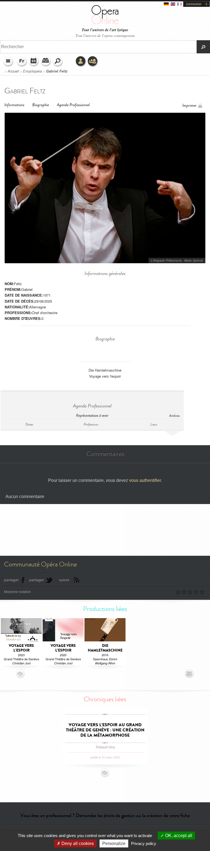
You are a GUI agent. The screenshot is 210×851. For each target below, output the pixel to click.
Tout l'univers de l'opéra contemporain (105, 35)
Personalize (114, 843)
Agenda (33, 61)
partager (11, 580)
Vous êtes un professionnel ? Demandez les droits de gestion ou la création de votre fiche (105, 815)
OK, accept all (178, 835)
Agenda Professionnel (73, 105)
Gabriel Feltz (56, 71)
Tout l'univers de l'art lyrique (105, 30)
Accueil (13, 71)
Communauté (93, 61)
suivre (64, 580)
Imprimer (189, 105)
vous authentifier (145, 480)
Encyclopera (32, 71)
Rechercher (57, 61)
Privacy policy (143, 843)
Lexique (45, 61)
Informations (14, 105)
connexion (194, 4)
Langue (21, 61)
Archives (174, 415)
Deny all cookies (77, 843)
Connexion (80, 61)
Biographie (40, 105)
